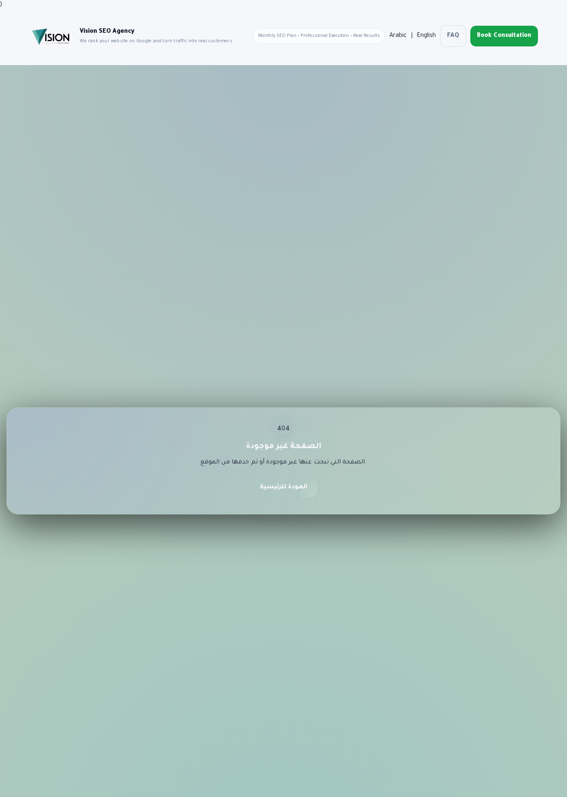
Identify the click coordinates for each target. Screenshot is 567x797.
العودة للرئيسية (283, 490)
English (426, 36)
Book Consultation (504, 36)
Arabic (398, 36)
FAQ (453, 36)
